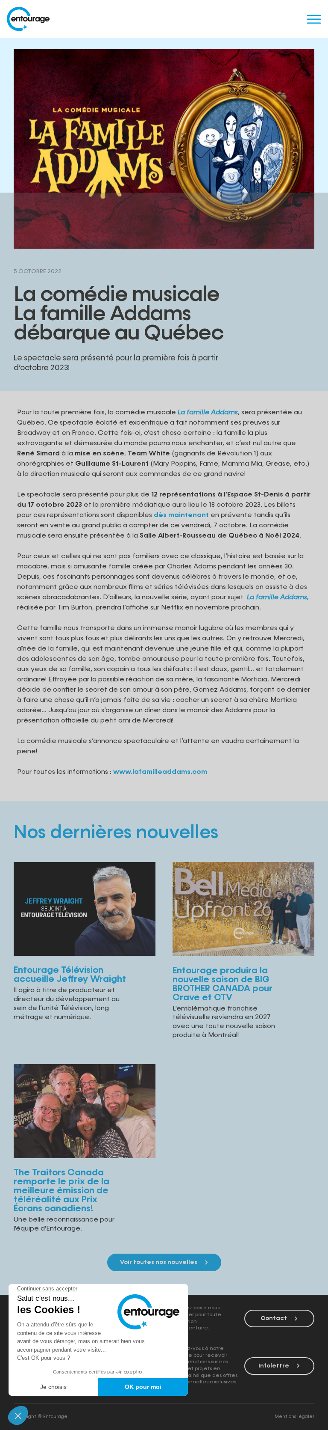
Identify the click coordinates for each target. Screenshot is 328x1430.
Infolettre (273, 1366)
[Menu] (313, 19)
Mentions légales (294, 1416)
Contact (274, 1318)
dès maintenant (181, 515)
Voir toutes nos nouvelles (158, 1262)
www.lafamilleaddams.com (160, 772)
